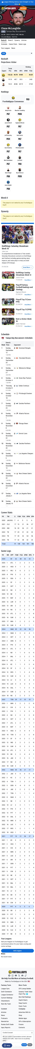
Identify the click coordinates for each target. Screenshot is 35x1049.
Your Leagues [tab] (5, 48)
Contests (22, 1027)
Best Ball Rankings (25, 997)
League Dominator (7, 995)
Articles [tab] (24, 40)
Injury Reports (5, 1027)
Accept (24, 1045)
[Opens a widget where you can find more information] (7, 1045)
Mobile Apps (23, 1018)
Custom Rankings (6, 998)
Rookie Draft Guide (7, 1024)
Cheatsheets (5, 1001)
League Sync (5, 989)
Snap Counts (23, 1003)
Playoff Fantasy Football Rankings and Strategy (24, 287)
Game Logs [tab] (22, 44)
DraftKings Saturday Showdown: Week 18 (15, 247)
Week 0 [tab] (10, 40)
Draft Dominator (6, 992)
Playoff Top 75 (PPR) (23, 309)
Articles (3, 1012)
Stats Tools (23, 1006)
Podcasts (4, 1018)
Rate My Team (6, 1004)
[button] (31, 53)
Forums (21, 1024)
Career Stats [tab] (13, 44)
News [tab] (13, 48)
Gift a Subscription (25, 1021)
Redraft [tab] (4, 40)
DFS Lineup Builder (25, 989)
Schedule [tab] (4, 44)
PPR (3, 53)
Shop (20, 1015)
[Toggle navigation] (32, 8)
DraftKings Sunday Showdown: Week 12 (23, 273)
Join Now (23, 8)
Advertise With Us (24, 1012)
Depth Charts (23, 1000)
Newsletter (5, 1021)
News (3, 1015)
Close (29, 1045)
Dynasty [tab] (17, 40)
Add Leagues (17, 951)
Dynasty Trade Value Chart (26, 993)
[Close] (32, 1033)
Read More (26, 267)
